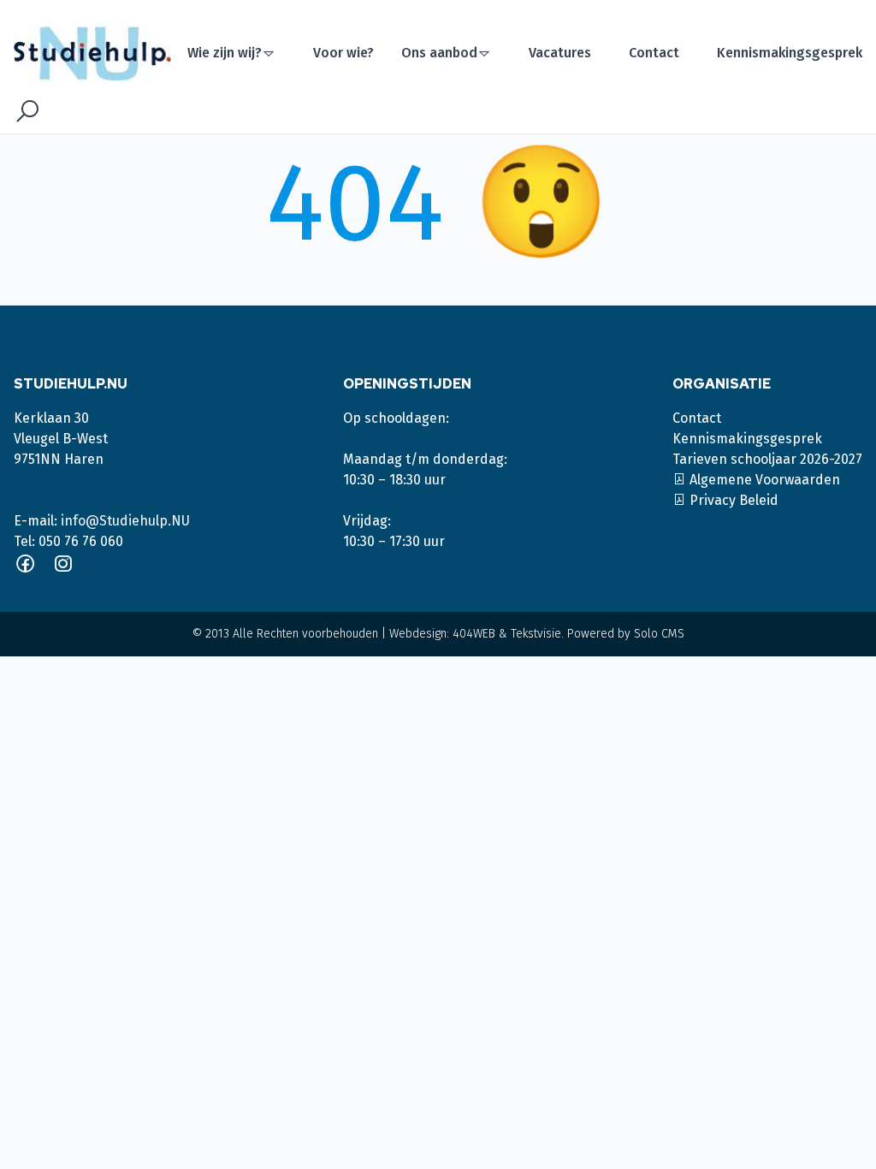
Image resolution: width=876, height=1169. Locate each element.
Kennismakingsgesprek (789, 53)
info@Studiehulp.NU (125, 521)
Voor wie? (343, 53)
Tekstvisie (536, 633)
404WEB (474, 633)
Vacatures (560, 53)
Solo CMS (659, 633)
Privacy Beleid (732, 500)
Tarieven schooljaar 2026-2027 (767, 459)
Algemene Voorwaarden (763, 480)
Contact (654, 53)
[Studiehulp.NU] (97, 53)
